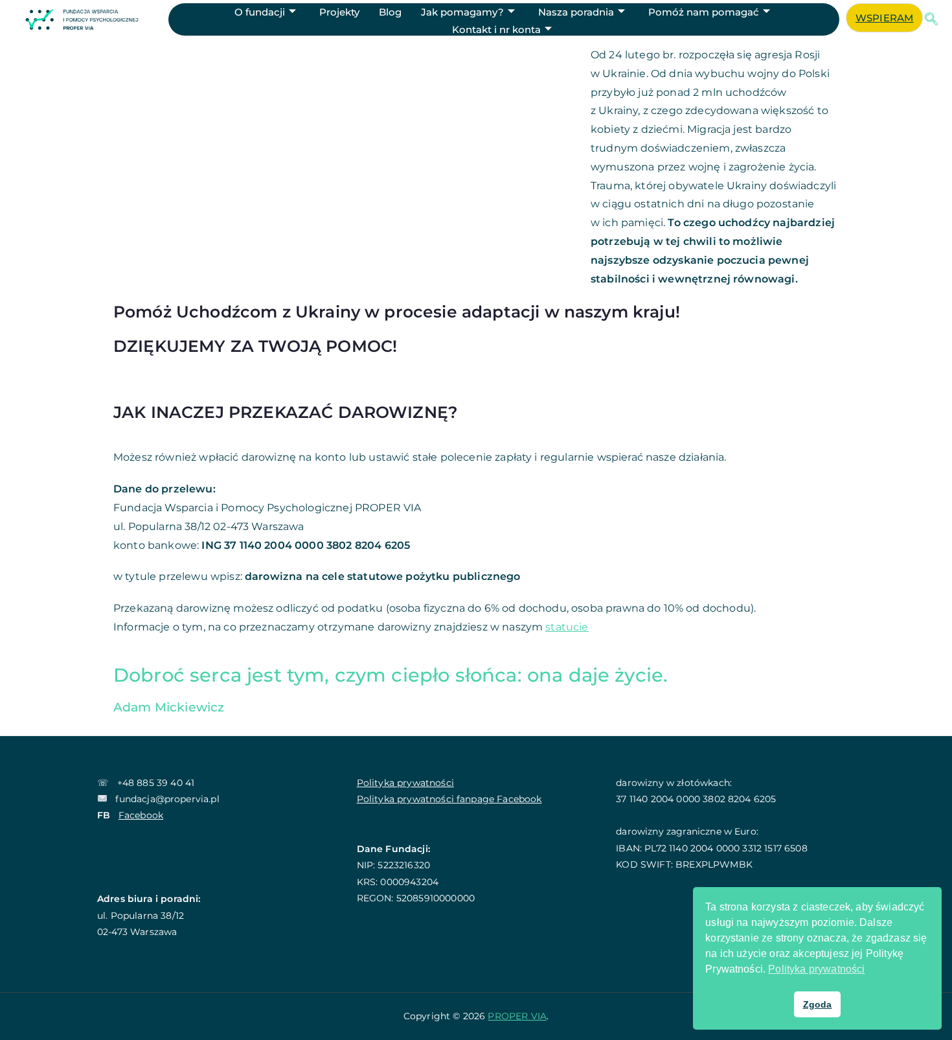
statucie (566, 627)
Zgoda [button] (817, 1004)
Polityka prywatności (405, 783)
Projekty (339, 12)
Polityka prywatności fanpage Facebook (449, 799)
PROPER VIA (517, 1016)
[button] (925, 20)
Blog (390, 12)
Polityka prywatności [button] (816, 969)
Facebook (141, 815)
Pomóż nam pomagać (703, 12)
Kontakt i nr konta (496, 29)
